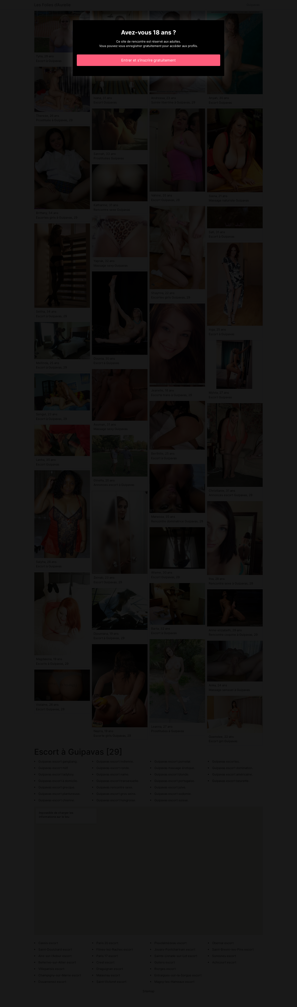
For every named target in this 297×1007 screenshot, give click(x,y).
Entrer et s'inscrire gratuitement (148, 60)
